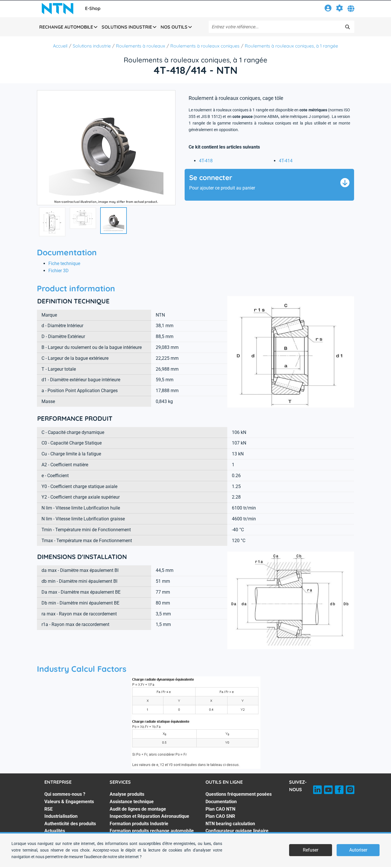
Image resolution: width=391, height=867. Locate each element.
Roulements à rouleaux (140, 46)
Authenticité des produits (70, 823)
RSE (48, 809)
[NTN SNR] (57, 8)
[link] (328, 9)
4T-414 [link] (286, 160)
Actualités (54, 831)
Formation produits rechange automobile (152, 831)
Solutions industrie (92, 46)
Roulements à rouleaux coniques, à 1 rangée (291, 46)
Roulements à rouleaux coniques (205, 46)
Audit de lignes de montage (138, 809)
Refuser (310, 850)
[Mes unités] (339, 9)
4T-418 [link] (206, 160)
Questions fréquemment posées (239, 794)
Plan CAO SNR (220, 816)
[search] (347, 27)
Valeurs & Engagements (69, 801)
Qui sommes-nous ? (64, 794)
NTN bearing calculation (230, 823)
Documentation (221, 801)
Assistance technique (132, 801)
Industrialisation (61, 816)
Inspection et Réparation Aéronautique (149, 816)
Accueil (60, 46)
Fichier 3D (58, 270)
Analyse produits (127, 794)
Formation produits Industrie (139, 823)
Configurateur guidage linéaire (237, 831)
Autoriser (358, 850)
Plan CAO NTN (220, 809)
